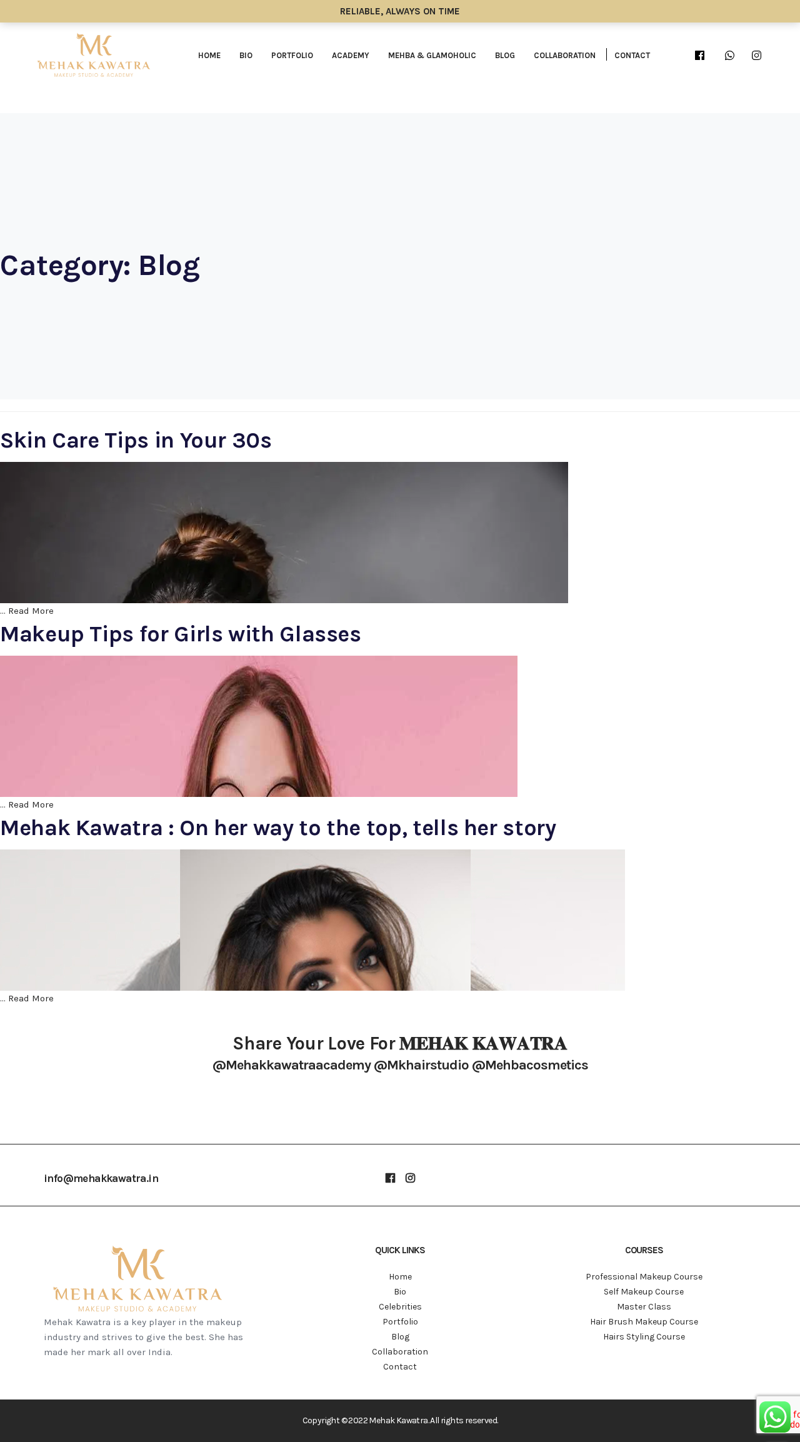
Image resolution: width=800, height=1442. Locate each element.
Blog (505, 55)
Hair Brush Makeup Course (644, 1321)
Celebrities (400, 1306)
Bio (245, 55)
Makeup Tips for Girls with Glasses (180, 634)
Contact (632, 55)
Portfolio (292, 55)
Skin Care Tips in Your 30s (136, 440)
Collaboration (565, 55)
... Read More (27, 610)
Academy (350, 55)
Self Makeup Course (644, 1291)
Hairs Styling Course (644, 1336)
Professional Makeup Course (644, 1276)
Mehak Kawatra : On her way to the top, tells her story (278, 827)
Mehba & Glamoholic (432, 55)
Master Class (644, 1306)
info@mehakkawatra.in (101, 1178)
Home (209, 55)
